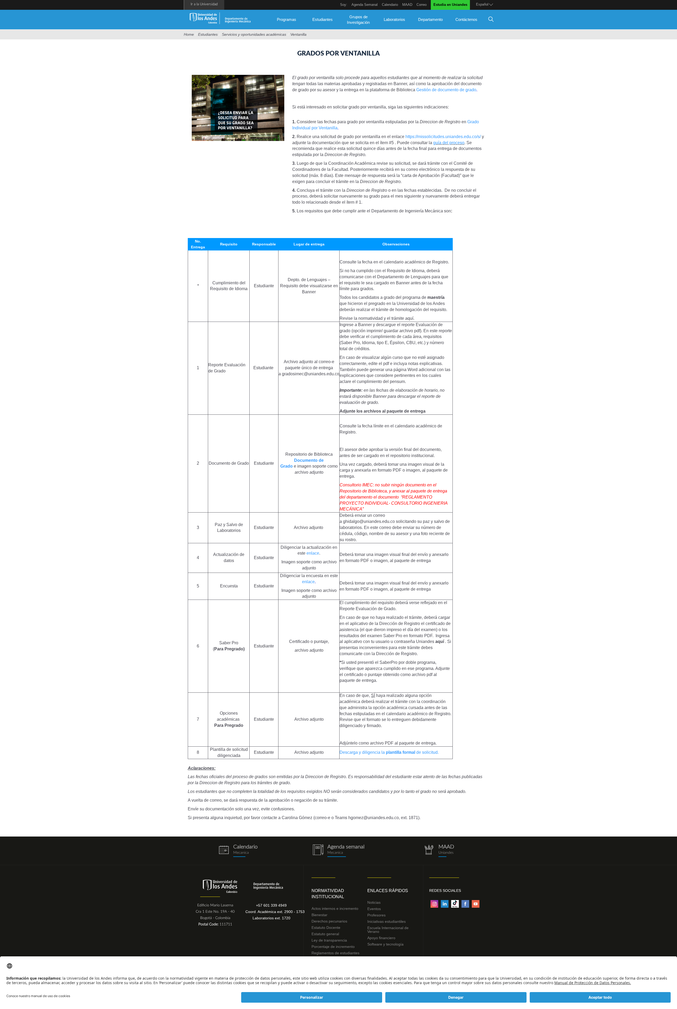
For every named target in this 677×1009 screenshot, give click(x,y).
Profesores (376, 915)
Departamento (430, 19)
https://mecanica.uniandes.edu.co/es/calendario (238, 850)
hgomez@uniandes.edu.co (373, 817)
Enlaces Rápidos (387, 890)
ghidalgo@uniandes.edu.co (369, 521)
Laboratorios (394, 19)
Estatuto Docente (326, 927)
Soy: (343, 5)
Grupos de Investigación (358, 20)
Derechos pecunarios (329, 921)
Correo (422, 5)
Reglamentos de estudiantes (335, 953)
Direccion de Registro (440, 122)
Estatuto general (325, 934)
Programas (286, 19)
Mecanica (335, 853)
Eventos (374, 909)
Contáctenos (466, 19)
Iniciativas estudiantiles (386, 921)
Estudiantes (322, 19)
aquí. (409, 318)
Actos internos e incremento (335, 908)
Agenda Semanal (364, 5)
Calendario (390, 5)
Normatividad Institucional (328, 893)
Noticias (374, 902)
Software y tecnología (385, 944)
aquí (439, 641)
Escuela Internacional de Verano (388, 929)
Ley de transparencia (329, 940)
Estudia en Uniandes (450, 5)
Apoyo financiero (381, 938)
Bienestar (319, 915)
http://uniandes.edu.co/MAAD (439, 850)
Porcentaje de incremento (333, 946)
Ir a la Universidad (204, 4)
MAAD (407, 5)
